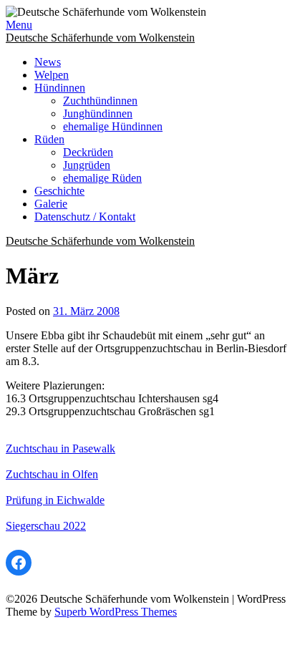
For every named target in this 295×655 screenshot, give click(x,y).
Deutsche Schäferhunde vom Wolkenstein (100, 37)
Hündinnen (59, 88)
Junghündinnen (97, 113)
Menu (19, 25)
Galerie (50, 204)
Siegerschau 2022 (46, 526)
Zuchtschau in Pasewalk (60, 448)
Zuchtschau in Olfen (52, 474)
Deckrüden (88, 152)
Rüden (49, 139)
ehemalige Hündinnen (113, 126)
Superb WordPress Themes (115, 612)
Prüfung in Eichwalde (55, 500)
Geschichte (59, 191)
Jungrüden (86, 165)
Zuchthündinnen (100, 100)
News (47, 62)
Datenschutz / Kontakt (84, 216)
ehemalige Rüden (102, 178)
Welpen (51, 75)
